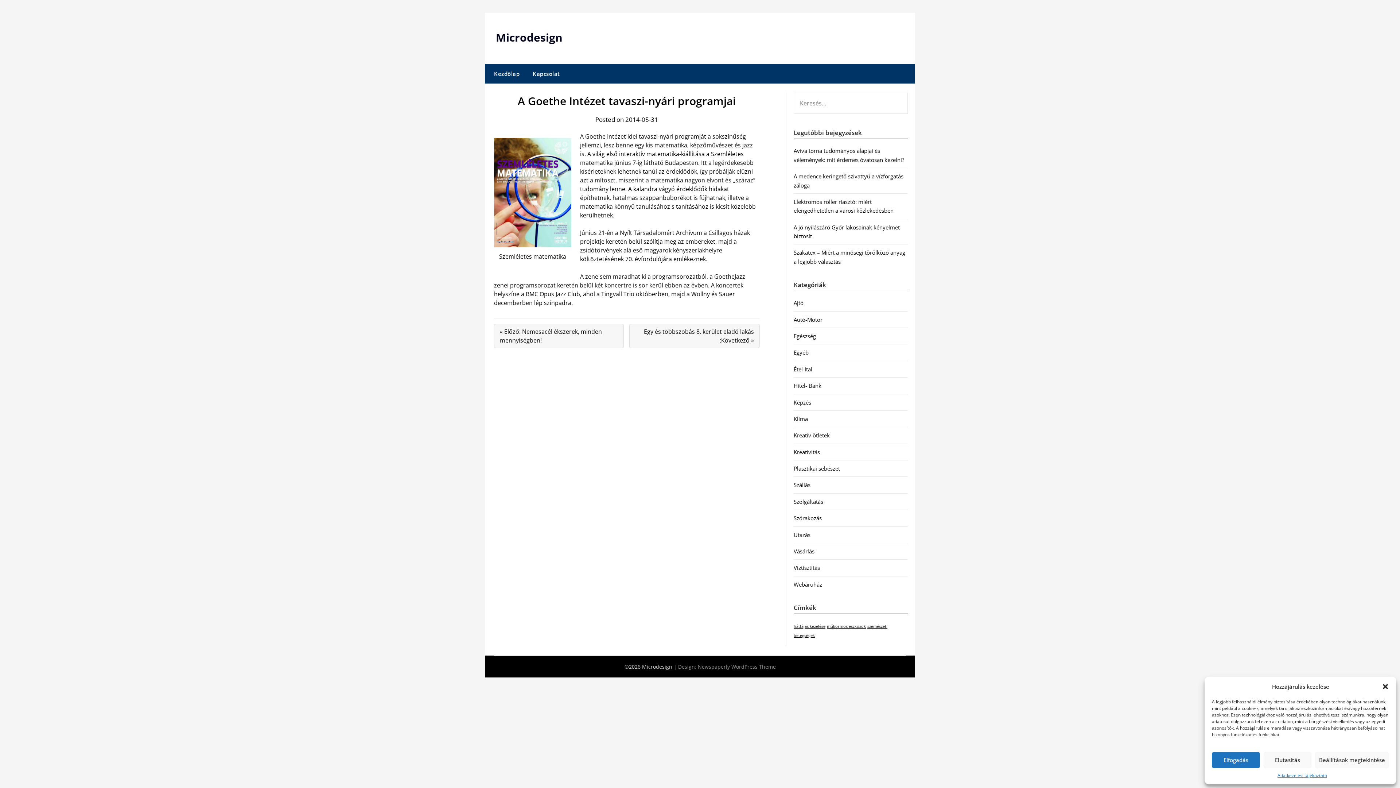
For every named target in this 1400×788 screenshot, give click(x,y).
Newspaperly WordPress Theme (737, 666)
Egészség (805, 336)
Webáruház (808, 584)
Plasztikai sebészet (817, 468)
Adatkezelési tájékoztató (1302, 775)
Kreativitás (807, 452)
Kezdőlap (507, 73)
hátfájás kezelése (809, 626)
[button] (1385, 686)
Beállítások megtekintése (1352, 760)
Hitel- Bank (807, 385)
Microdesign (529, 37)
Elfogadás (1236, 760)
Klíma (801, 418)
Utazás (802, 534)
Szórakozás (808, 518)
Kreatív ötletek (812, 435)
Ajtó (799, 302)
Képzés (802, 402)
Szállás (802, 484)
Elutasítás (1287, 760)
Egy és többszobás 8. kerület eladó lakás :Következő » (699, 336)
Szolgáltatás (808, 501)
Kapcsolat (546, 73)
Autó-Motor (808, 319)
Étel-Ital (803, 369)
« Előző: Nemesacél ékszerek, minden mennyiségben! (551, 336)
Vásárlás (804, 551)
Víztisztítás (807, 567)
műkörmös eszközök (846, 626)
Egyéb (801, 352)
